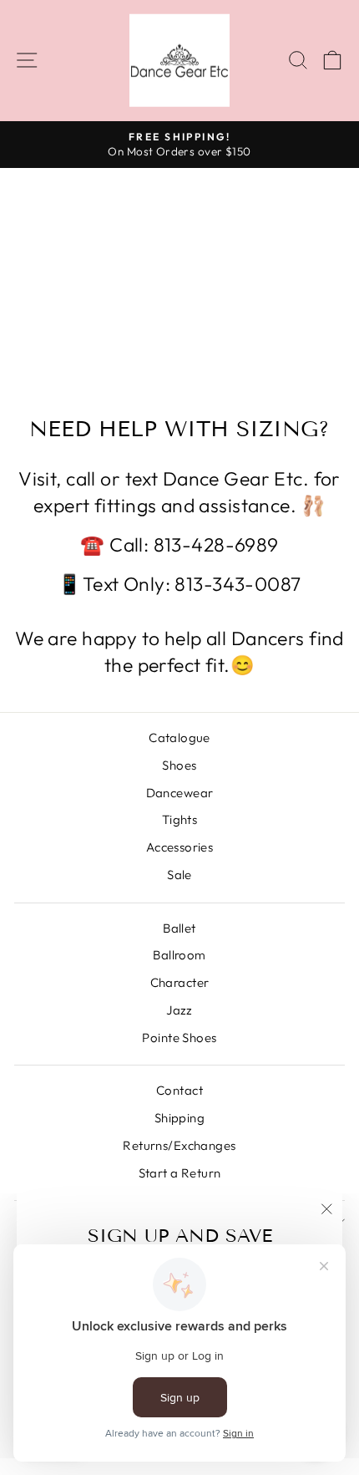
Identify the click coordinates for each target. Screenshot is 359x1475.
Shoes (179, 765)
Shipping (179, 1118)
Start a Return (180, 1173)
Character (180, 982)
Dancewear (180, 793)
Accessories (180, 847)
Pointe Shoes (179, 1037)
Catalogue (179, 737)
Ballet (179, 928)
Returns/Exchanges (179, 1145)
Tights (180, 819)
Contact (179, 1090)
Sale (179, 874)
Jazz (179, 1010)
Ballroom (179, 955)
